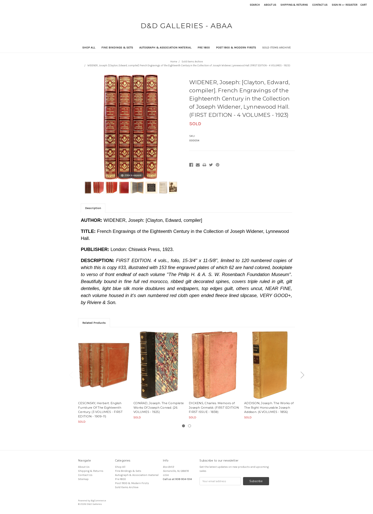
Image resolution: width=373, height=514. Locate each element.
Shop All (88, 47)
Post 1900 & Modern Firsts (236, 47)
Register (351, 4)
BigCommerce (98, 500)
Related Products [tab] (94, 322)
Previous (71, 375)
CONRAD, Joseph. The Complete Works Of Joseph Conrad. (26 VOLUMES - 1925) (158, 407)
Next (302, 375)
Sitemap (83, 479)
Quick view (104, 365)
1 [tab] (183, 425)
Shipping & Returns (294, 4)
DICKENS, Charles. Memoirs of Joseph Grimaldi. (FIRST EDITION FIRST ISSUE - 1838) (214, 407)
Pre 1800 (204, 47)
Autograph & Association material (165, 47)
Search (255, 4)
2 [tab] (189, 425)
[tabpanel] (104, 377)
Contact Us (320, 4)
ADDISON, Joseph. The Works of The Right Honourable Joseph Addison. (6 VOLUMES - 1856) (269, 407)
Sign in (336, 4)
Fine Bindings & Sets (117, 47)
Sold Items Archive (276, 47)
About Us (270, 4)
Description (93, 208)
